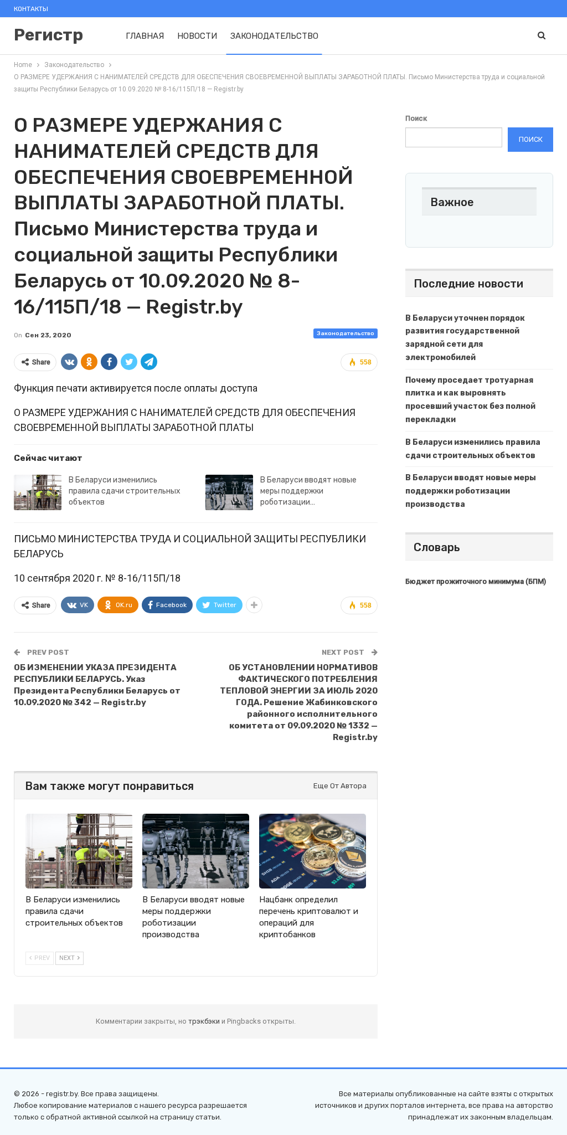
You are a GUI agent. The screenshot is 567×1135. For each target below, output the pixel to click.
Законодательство (274, 36)
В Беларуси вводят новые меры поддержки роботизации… (308, 491)
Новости (197, 36)
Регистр (48, 35)
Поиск (416, 118)
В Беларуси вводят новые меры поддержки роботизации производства (470, 491)
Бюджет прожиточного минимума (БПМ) (475, 581)
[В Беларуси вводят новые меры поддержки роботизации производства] (229, 492)
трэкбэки (204, 1021)
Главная (145, 36)
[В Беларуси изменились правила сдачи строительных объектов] (37, 492)
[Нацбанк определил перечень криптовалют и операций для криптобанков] (312, 851)
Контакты (31, 9)
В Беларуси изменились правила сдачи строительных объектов (125, 491)
